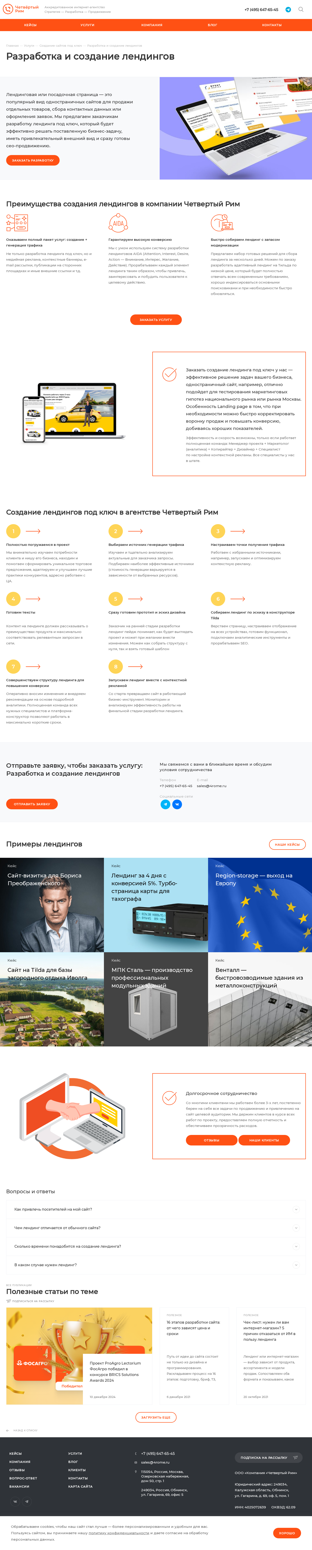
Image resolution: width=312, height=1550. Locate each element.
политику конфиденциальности (119, 1533)
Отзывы (17, 1470)
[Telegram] (288, 9)
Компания (19, 1462)
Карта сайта (80, 1486)
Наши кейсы (287, 844)
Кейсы (15, 1453)
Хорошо (287, 1533)
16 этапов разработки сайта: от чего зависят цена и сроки (193, 1328)
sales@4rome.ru (212, 786)
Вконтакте (177, 804)
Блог (73, 1462)
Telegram (165, 804)
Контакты (78, 1478)
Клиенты (77, 1470)
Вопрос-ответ (23, 1478)
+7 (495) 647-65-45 (261, 10)
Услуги (75, 1453)
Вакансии (19, 1486)
